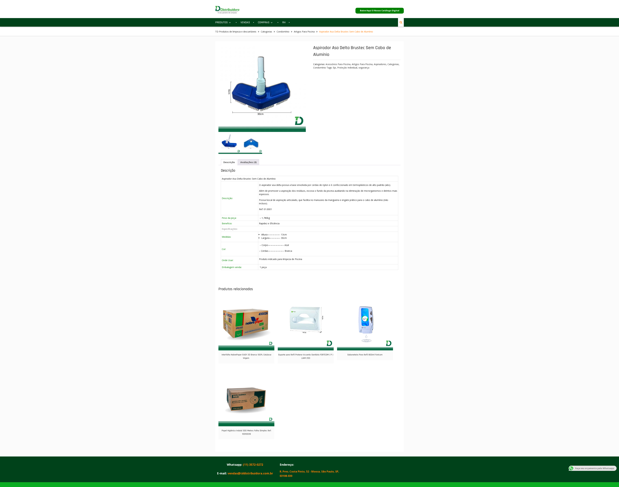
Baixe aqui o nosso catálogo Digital (379, 10)
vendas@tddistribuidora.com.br (250, 473)
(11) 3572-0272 (253, 464)
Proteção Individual (347, 67)
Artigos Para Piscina (304, 31)
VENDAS (245, 22)
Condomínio (283, 31)
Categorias (266, 31)
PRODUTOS (221, 22)
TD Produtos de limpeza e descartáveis (235, 31)
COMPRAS (263, 22)
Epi (334, 67)
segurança (364, 67)
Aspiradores (380, 64)
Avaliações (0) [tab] (248, 162)
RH (283, 22)
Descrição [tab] (229, 162)
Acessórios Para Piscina (338, 64)
